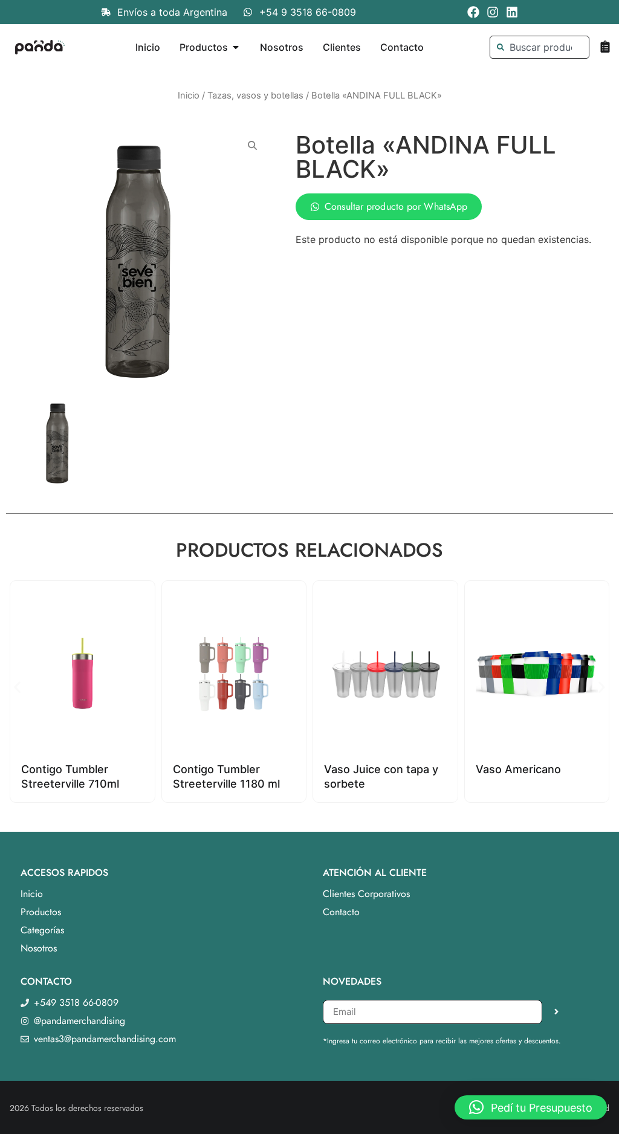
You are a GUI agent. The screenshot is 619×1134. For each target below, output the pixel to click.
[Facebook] (473, 12)
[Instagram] (493, 12)
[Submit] (556, 1012)
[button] (17, 687)
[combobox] (540, 47)
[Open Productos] (236, 47)
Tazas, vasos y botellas (255, 95)
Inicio (188, 95)
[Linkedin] (512, 12)
